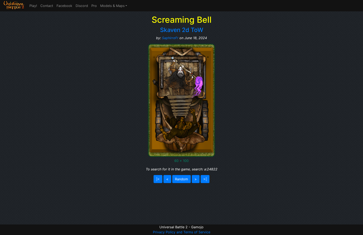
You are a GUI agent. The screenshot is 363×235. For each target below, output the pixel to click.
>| (205, 179)
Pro (94, 6)
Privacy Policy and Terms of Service (181, 232)
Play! (33, 6)
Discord (82, 6)
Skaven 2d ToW (181, 29)
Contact (46, 6)
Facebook (64, 6)
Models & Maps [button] (112, 6)
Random (181, 179)
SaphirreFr (170, 38)
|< (158, 179)
